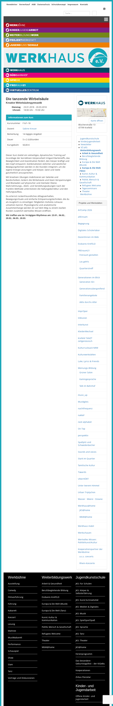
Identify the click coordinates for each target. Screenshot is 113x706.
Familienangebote (88, 295)
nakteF (81, 415)
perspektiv (83, 435)
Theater (86, 191)
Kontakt (84, 4)
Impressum (73, 4)
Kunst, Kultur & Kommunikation (88, 175)
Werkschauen (84, 532)
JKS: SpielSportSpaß (85, 620)
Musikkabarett (15, 637)
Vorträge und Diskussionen (21, 678)
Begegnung (83, 223)
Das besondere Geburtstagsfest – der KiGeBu (90, 662)
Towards (82, 472)
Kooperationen (83, 670)
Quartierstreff (86, 268)
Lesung (11, 624)
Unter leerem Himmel (88, 485)
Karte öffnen (97, 120)
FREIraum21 (84, 250)
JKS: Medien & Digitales (87, 606)
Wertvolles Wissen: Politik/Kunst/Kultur (87, 541)
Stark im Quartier (86, 458)
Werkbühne (86, 194)
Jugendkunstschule (89, 138)
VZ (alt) (84, 147)
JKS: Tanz (80, 633)
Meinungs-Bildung (87, 368)
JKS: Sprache (82, 627)
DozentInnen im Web (88, 237)
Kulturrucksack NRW (88, 347)
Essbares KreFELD (86, 243)
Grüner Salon (86, 372)
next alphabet (85, 422)
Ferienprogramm (84, 654)
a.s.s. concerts (86, 556)
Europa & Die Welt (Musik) (54, 603)
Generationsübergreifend (92, 288)
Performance (14, 644)
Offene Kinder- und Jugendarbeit (85, 697)
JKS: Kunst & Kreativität (87, 600)
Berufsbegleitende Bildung (55, 590)
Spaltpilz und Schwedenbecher (86, 443)
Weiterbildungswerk (90, 150)
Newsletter (11, 4)
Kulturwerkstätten (87, 354)
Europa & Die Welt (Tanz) (54, 610)
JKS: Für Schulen (84, 583)
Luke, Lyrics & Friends (88, 361)
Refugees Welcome (91, 185)
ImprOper (83, 311)
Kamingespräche (87, 379)
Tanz (10, 671)
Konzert (12, 617)
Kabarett (12, 610)
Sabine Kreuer (30, 128)
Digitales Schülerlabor (89, 230)
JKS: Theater (82, 640)
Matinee (12, 630)
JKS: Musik (81, 613)
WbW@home (85, 517)
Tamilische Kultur (86, 465)
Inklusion (82, 318)
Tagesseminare (89, 188)
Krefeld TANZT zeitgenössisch (85, 339)
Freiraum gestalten (88, 255)
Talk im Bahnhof (87, 386)
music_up (82, 395)
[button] (79, 138)
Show (10, 657)
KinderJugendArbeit (90, 141)
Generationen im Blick (89, 277)
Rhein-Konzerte (87, 563)
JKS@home (84, 510)
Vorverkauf (24, 4)
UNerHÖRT (83, 478)
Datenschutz (43, 4)
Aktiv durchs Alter (88, 302)
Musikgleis (83, 401)
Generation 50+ (87, 281)
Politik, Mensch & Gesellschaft (89, 181)
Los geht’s (84, 261)
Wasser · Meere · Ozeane (90, 499)
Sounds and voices (87, 451)
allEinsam (83, 216)
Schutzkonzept (58, 4)
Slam (10, 664)
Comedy (12, 590)
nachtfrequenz (85, 408)
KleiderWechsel (85, 331)
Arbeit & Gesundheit (92, 153)
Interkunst (83, 324)
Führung (12, 603)
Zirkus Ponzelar (83, 677)
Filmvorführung (15, 597)
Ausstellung (14, 583)
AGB (34, 4)
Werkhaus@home (86, 505)
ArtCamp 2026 (85, 210)
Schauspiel (13, 651)
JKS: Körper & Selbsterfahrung (84, 592)
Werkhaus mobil (86, 526)
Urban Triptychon (86, 492)
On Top (81, 428)
